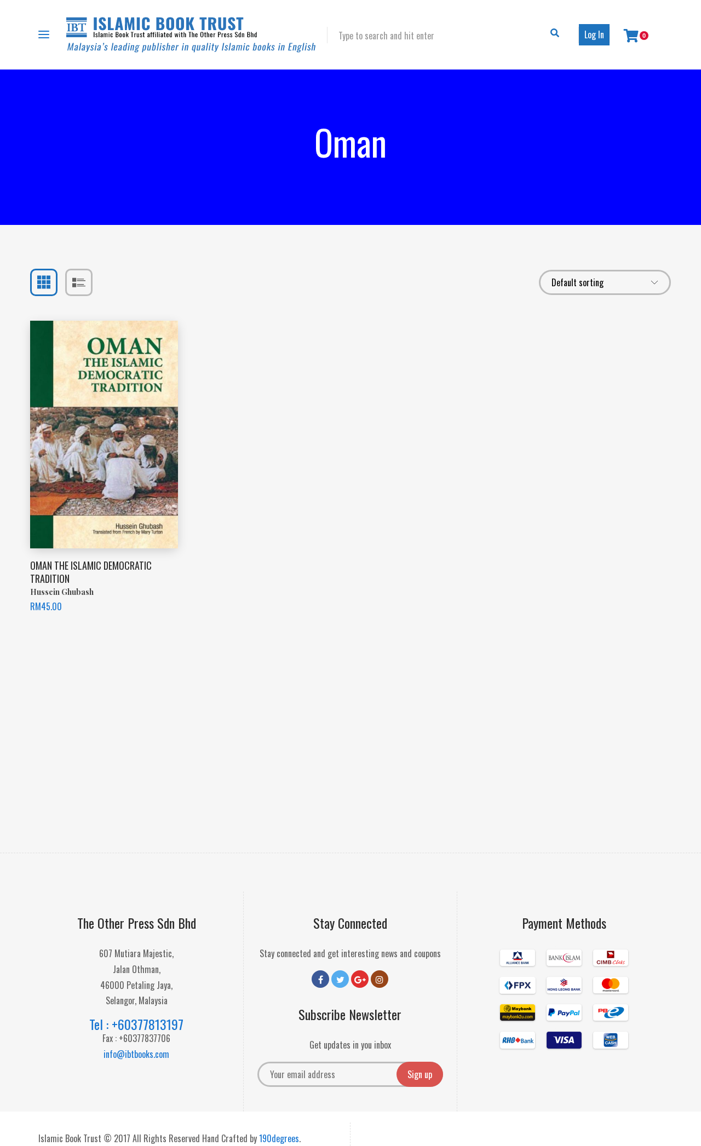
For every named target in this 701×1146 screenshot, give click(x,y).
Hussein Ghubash (62, 592)
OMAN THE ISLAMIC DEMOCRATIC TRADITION (91, 571)
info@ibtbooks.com (136, 1054)
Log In (594, 34)
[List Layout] (79, 282)
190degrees (279, 1138)
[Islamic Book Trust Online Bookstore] (191, 34)
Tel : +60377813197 (136, 1024)
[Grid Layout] (44, 282)
